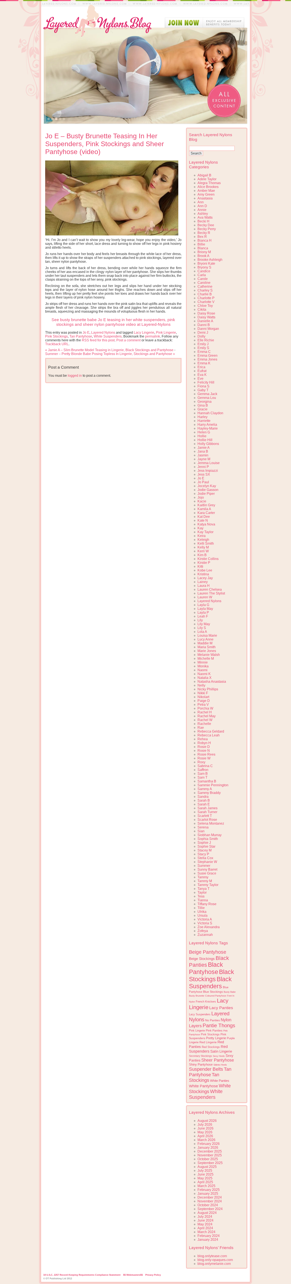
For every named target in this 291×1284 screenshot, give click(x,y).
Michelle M (205, 658)
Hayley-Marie (207, 428)
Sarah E (203, 804)
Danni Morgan (208, 328)
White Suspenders (108, 336)
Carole (202, 279)
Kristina (203, 574)
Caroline (203, 282)
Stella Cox (205, 858)
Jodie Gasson (207, 490)
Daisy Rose (206, 313)
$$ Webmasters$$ (133, 1275)
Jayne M (203, 459)
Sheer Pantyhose (217, 1060)
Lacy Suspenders (199, 1014)
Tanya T (203, 888)
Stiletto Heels (220, 1064)
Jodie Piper (206, 493)
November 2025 (209, 1155)
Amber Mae (206, 190)
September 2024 (210, 1209)
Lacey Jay (205, 578)
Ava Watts (205, 217)
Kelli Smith (205, 543)
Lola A (202, 631)
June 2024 (205, 1220)
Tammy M (204, 881)
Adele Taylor (206, 179)
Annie (201, 210)
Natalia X (204, 678)
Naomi (202, 670)
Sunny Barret (207, 869)
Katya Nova (206, 524)
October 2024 (207, 1205)
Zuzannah (205, 934)
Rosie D (203, 747)
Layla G (203, 605)
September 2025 (210, 1163)
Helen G (203, 432)
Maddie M (204, 643)
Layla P (203, 612)
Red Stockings (211, 1047)
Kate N (202, 520)
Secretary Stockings (200, 1056)
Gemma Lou (206, 398)
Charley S (205, 290)
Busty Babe (230, 992)
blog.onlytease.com (212, 1256)
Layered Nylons (103, 332)
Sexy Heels (219, 1056)
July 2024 (204, 1216)
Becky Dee (205, 225)
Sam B (202, 773)
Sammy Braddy (209, 793)
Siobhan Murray (209, 835)
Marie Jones (206, 651)
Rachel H (204, 712)
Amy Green (206, 194)
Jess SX (203, 474)
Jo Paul (203, 482)
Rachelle (204, 724)
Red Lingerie (208, 1042)
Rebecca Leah (208, 735)
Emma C (204, 351)
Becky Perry (206, 229)
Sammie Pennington (212, 785)
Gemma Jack (207, 394)
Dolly (201, 336)
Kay (200, 528)
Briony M (204, 252)
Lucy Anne (205, 639)
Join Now (204, 22)
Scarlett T (204, 816)
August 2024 (207, 1213)
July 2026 (204, 1124)
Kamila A (204, 509)
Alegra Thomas (209, 183)
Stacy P (203, 854)
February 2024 (208, 1236)
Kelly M (203, 547)
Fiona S (203, 386)
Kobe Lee (204, 570)
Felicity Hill (205, 382)
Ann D (202, 206)
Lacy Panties (221, 1008)
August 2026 (207, 1120)
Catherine (204, 286)
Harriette (203, 421)
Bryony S (204, 267)
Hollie (201, 436)
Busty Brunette (196, 995)
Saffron (202, 770)
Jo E (86, 332)
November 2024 (209, 1201)
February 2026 (208, 1144)
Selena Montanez (210, 823)
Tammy (202, 877)
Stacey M (204, 850)
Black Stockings (211, 975)
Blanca (202, 248)
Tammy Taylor (207, 885)
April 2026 (205, 1136)
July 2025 (204, 1170)
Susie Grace (206, 873)
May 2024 (204, 1224)
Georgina (204, 401)
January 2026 (207, 1147)
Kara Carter (206, 513)
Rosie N (203, 750)
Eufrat (201, 371)
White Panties (219, 1080)
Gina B (202, 405)
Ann (200, 202)
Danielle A (205, 321)
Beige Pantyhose (207, 952)
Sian (201, 831)
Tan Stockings (204, 1077)
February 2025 (208, 1190)
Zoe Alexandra (208, 927)
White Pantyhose (203, 1086)
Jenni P (203, 467)
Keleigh (203, 539)
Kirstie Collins (208, 559)
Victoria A (204, 919)
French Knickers (206, 1001)
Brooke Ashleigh (209, 259)
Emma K (203, 363)
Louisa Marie (207, 635)
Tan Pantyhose (80, 336)
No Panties (212, 1020)
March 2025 (206, 1186)
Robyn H (204, 743)
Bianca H (204, 240)
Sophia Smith (207, 839)
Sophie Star (206, 846)
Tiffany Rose (206, 904)
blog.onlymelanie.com (214, 1263)
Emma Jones (207, 359)
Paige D (203, 701)
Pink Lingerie (166, 332)
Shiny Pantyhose (201, 1064)
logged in (75, 375)
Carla (201, 275)
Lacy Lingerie (144, 332)
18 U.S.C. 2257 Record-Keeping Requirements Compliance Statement (82, 1275)
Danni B (203, 325)
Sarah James (207, 808)
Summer (203, 865)
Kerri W (203, 551)
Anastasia (205, 198)
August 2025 (207, 1167)
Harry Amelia (207, 424)
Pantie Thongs (219, 1025)
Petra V (203, 704)
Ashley (202, 213)
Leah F (202, 616)
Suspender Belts (206, 1069)
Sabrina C (205, 766)
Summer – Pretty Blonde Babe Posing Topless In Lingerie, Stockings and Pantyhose (110, 354)
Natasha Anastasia (211, 681)
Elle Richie (205, 340)
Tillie (201, 908)
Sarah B (203, 800)
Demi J (202, 332)
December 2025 (209, 1151)
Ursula (202, 915)
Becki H (203, 221)
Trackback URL (57, 344)
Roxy (201, 762)
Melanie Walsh (208, 654)
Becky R (203, 233)
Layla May (205, 608)
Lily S (201, 628)
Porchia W (205, 708)
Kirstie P (203, 562)
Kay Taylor (205, 532)
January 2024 (207, 1239)
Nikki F (202, 693)
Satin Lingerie (221, 1051)
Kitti (200, 566)
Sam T (202, 777)
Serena (203, 827)
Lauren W (204, 597)
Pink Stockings (56, 336)
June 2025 (205, 1174)
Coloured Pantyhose (215, 995)
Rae (200, 727)
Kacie (201, 501)
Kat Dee (203, 516)
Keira (201, 536)
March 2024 (206, 1232)
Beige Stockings (202, 959)
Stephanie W (207, 862)
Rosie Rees (206, 754)
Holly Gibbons (208, 444)
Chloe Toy (205, 305)
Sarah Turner (207, 812)
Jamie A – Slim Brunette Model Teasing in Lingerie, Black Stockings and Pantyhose (109, 350)
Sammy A (204, 789)
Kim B (202, 555)
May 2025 (204, 1178)
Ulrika (201, 911)
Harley (202, 417)
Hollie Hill (204, 440)
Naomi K (204, 674)
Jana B (202, 451)
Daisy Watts (206, 317)
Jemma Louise (208, 463)
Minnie (202, 662)
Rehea (202, 739)
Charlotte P (206, 298)
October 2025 (207, 1159)
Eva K (202, 375)
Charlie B (204, 294)
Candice (203, 271)
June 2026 (205, 1128)
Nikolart (203, 697)
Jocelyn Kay (206, 486)
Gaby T (203, 390)
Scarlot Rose (207, 819)
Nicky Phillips (207, 689)
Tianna (202, 900)
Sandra (203, 796)
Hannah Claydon (210, 413)
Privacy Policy (153, 1275)
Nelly (201, 685)
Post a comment (128, 340)
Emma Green (207, 355)
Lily (200, 620)
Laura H (203, 585)
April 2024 (205, 1228)
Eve (200, 378)
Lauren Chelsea (209, 589)
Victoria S (204, 923)
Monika (203, 666)
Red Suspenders (208, 1048)
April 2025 (205, 1182)
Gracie (202, 409)
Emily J (203, 344)
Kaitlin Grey (206, 505)
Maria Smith (206, 647)
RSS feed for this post (98, 340)
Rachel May (206, 716)
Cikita (201, 309)
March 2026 (206, 1140)
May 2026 (204, 1132)
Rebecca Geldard (210, 731)
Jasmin (202, 455)
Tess (201, 896)
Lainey (202, 582)
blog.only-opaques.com (215, 1260)
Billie (201, 244)
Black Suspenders (210, 983)
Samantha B (206, 781)
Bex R (202, 236)
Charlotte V (206, 302)
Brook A (203, 256)
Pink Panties (214, 1030)
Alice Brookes (208, 187)
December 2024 (209, 1197)
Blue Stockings (213, 991)
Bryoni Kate (206, 263)
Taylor (202, 892)
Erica (201, 367)
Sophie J (204, 842)
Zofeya (202, 931)
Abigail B (204, 175)
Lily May (203, 624)
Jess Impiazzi (207, 470)
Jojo (200, 497)
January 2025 (207, 1193)
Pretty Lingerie (216, 1038)
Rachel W (204, 720)
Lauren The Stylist (211, 593)
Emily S (203, 348)
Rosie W (203, 758)
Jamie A (203, 447)
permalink (152, 336)
